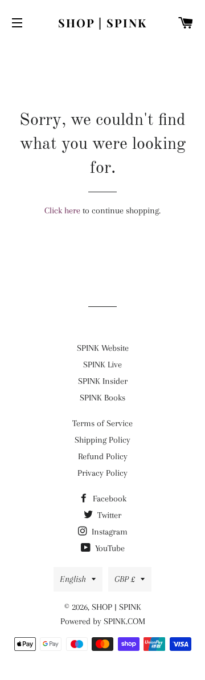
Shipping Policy (102, 440)
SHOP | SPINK (102, 22)
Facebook (108, 498)
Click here (62, 210)
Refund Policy (103, 456)
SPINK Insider (103, 381)
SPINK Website (103, 348)
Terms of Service (102, 423)
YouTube (109, 548)
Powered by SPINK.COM (102, 621)
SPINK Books (102, 397)
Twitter (108, 515)
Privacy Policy (102, 473)
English (73, 579)
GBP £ (124, 579)
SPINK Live (102, 364)
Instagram (108, 532)
